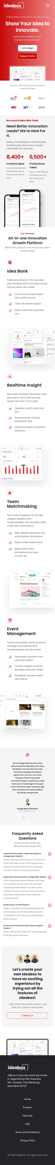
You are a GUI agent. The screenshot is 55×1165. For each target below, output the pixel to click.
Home (27, 1099)
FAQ (27, 1124)
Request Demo (27, 56)
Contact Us (27, 1015)
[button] (5, 786)
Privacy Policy (27, 1140)
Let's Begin (27, 48)
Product (27, 1107)
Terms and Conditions (27, 1132)
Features (27, 1115)
